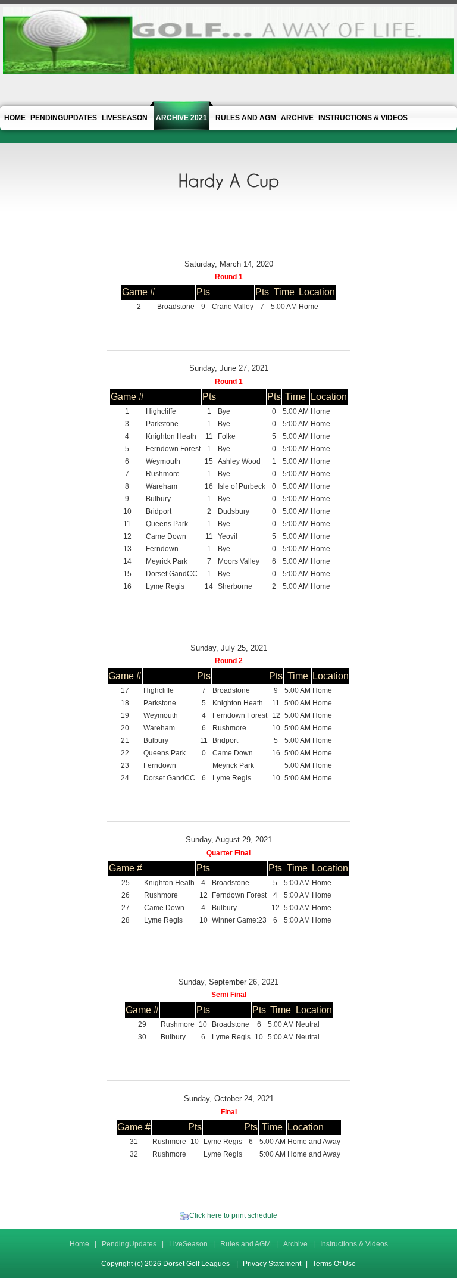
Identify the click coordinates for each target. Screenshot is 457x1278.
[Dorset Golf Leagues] (228, 40)
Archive (295, 1244)
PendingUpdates (129, 1244)
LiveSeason (188, 1244)
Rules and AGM (245, 1244)
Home (79, 1244)
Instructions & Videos (354, 1244)
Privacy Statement (272, 1264)
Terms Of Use (334, 1264)
